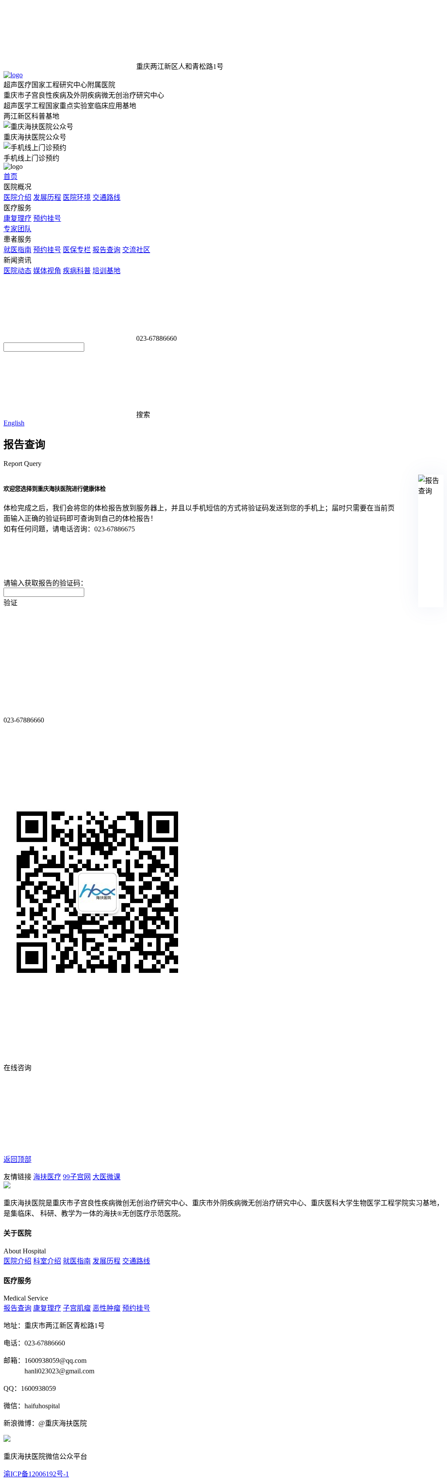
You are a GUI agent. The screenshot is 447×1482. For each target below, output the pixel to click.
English (13, 423)
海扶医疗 (47, 1177)
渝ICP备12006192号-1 (36, 1474)
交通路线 (106, 197)
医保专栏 (77, 249)
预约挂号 (47, 218)
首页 (10, 176)
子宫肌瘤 (77, 1308)
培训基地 (106, 270)
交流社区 (136, 249)
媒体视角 (47, 270)
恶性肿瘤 (106, 1308)
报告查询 (106, 249)
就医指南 (17, 249)
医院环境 (77, 197)
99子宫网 (77, 1177)
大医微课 (106, 1177)
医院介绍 (17, 197)
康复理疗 (17, 218)
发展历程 (47, 197)
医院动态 (17, 270)
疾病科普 (77, 270)
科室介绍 (47, 1261)
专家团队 (17, 229)
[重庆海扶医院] (13, 75)
